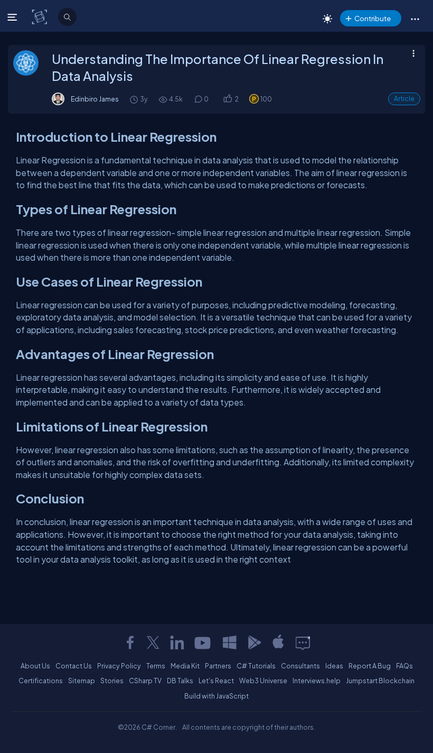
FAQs (404, 666)
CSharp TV (145, 680)
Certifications (40, 680)
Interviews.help (317, 680)
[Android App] (254, 642)
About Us (35, 666)
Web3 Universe (263, 680)
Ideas (334, 666)
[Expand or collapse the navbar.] (13, 17)
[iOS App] (278, 642)
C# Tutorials (256, 666)
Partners (218, 666)
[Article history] (134, 99)
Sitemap (81, 680)
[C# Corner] (40, 16)
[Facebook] (130, 642)
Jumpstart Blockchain (380, 680)
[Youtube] (203, 642)
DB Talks (180, 680)
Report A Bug (370, 666)
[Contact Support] (303, 642)
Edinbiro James (95, 99)
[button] (414, 18)
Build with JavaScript (216, 696)
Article (404, 99)
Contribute (372, 18)
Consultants (300, 666)
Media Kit (185, 666)
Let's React (216, 680)
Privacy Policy (119, 666)
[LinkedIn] (177, 642)
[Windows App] (230, 642)
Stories (112, 680)
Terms (155, 666)
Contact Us (73, 666)
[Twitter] (153, 642)
